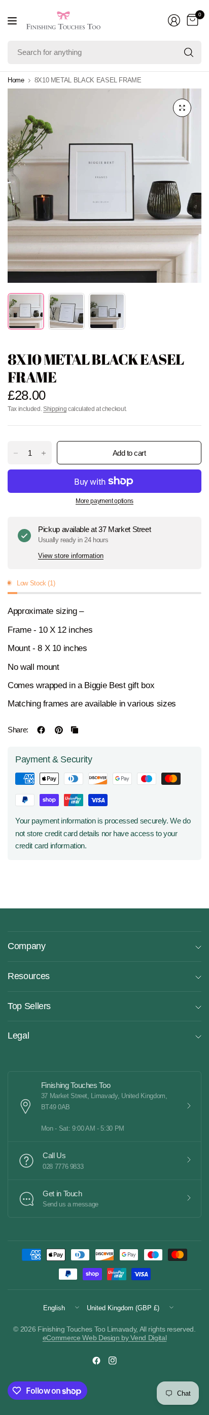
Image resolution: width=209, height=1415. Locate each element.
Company (27, 946)
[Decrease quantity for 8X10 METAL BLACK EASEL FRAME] (15, 453)
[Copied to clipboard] (74, 729)
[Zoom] (182, 108)
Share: (18, 729)
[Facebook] (96, 1360)
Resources (29, 976)
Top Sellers (29, 1006)
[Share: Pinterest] (58, 729)
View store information (70, 555)
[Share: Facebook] (41, 729)
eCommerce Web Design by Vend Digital (104, 1338)
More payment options (104, 501)
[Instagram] (112, 1360)
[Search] (188, 52)
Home (16, 80)
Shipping (54, 408)
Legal (18, 1035)
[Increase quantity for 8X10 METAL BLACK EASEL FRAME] (43, 453)
